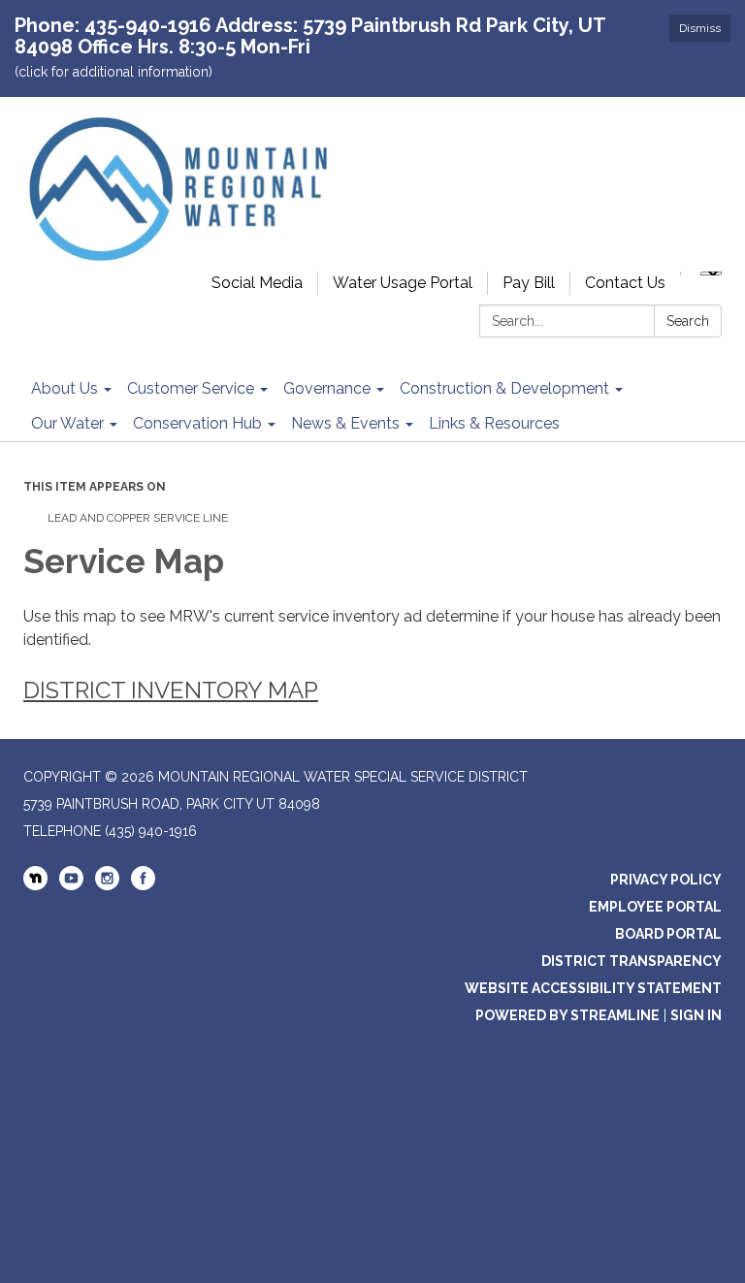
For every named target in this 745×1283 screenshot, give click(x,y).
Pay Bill (528, 282)
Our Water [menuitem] (67, 423)
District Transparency (631, 961)
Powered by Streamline (567, 1015)
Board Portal (668, 934)
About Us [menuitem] (64, 388)
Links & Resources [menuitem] (494, 423)
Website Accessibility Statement (593, 988)
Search (687, 321)
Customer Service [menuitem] (190, 388)
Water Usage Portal (402, 282)
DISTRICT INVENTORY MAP (170, 690)
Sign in (696, 1015)
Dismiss (700, 28)
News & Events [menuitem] (345, 423)
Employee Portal (655, 906)
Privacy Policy (666, 879)
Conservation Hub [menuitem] (197, 423)
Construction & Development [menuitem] (504, 388)
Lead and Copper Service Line (138, 518)
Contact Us (625, 282)
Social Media (257, 282)
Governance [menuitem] (327, 388)
